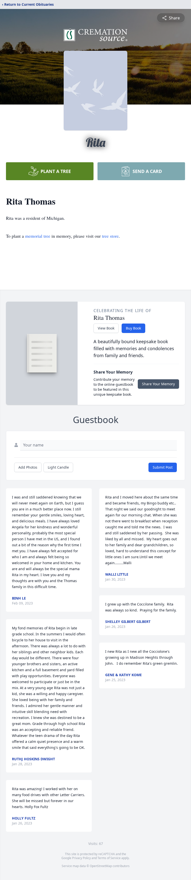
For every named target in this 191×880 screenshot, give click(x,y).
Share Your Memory (158, 384)
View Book (106, 328)
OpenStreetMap (101, 866)
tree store (110, 236)
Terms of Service (109, 858)
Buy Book (133, 328)
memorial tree (37, 236)
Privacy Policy (81, 858)
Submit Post (163, 467)
